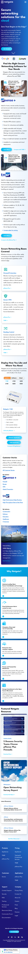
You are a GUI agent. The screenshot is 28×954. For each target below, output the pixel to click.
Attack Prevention (8, 489)
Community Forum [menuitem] (7, 914)
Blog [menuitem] (16, 908)
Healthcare (6, 519)
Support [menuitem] (4, 887)
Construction (6, 511)
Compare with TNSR (19, 149)
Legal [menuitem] (16, 915)
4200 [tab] (21, 381)
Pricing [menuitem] (17, 848)
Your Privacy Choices (12, 950)
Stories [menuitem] (4, 877)
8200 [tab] (14, 384)
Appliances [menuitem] (5, 852)
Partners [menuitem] (17, 912)
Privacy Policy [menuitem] (19, 890)
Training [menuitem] (4, 901)
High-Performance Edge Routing (12, 500)
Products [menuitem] (5, 848)
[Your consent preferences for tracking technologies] (2, 951)
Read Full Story (6, 560)
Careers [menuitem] (17, 901)
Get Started (7, 49)
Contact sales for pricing (11, 230)
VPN (4, 487)
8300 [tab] (21, 384)
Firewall (5, 481)
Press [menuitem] (16, 905)
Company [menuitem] (18, 887)
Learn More (7, 149)
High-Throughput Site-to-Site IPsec (13, 502)
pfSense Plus (6, 288)
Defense (5, 514)
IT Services (6, 521)
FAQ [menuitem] (3, 897)
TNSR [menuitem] (3, 855)
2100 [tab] (14, 381)
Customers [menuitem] (5, 873)
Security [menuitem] (4, 894)
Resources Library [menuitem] (7, 910)
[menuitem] (8, 937)
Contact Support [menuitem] (6, 890)
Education (6, 516)
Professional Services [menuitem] (5, 906)
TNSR (4, 320)
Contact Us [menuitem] (18, 894)
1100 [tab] (6, 381)
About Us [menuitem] (17, 897)
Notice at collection (7, 952)
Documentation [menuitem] (6, 917)
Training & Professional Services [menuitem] (18, 857)
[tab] (7, 378)
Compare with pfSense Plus (8, 240)
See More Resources (13, 838)
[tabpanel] (14, 414)
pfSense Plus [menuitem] (5, 859)
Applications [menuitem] (19, 873)
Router (5, 484)
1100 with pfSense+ (8, 430)
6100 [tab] (6, 384)
